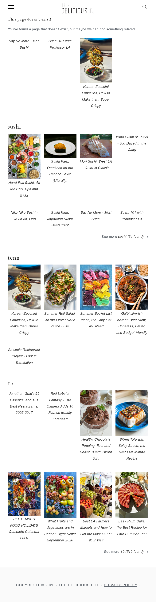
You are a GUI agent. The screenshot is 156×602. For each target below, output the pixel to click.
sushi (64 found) (131, 236)
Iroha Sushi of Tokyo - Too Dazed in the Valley (132, 143)
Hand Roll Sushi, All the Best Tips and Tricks (24, 189)
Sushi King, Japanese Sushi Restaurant (60, 218)
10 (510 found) (132, 551)
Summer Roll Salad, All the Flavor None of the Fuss (60, 319)
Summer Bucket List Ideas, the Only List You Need (96, 319)
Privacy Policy (120, 584)
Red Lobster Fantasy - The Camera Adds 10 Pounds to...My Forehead (60, 406)
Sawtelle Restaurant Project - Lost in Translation (24, 356)
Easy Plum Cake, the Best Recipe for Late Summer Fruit (132, 527)
